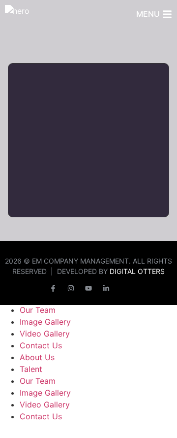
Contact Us (41, 345)
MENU (148, 14)
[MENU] (167, 14)
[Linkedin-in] (106, 288)
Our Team (38, 310)
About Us (37, 357)
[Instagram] (71, 288)
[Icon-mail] (124, 288)
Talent (31, 369)
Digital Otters (137, 271)
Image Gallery (45, 322)
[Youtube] (88, 288)
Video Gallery (45, 333)
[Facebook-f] (53, 288)
